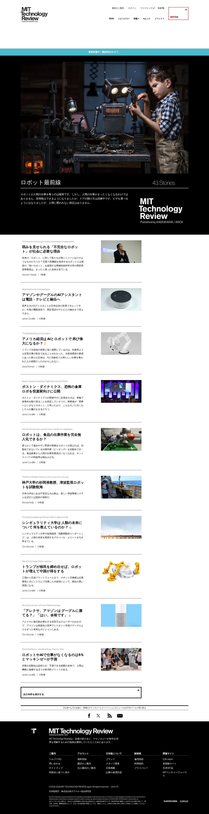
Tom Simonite (28, 546)
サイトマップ (56, 768)
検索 (160, 8)
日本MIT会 (168, 768)
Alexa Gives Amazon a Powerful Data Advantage (41, 605)
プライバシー (141, 768)
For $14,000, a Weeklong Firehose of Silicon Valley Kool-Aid (45, 517)
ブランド (110, 759)
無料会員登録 (119, 718)
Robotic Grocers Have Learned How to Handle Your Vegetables (47, 429)
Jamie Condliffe (28, 318)
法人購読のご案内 (86, 768)
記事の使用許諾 (114, 772)
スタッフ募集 (113, 763)
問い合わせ (54, 763)
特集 (136, 18)
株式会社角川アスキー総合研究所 (76, 791)
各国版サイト (169, 763)
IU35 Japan (168, 759)
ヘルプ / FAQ (55, 759)
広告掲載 (110, 768)
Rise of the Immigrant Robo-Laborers (36, 561)
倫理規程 (138, 759)
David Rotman (28, 366)
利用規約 (138, 763)
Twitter (98, 718)
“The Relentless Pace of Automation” (36, 334)
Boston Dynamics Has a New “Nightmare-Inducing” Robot (45, 381)
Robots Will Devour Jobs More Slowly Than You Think (43, 649)
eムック (146, 18)
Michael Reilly (28, 502)
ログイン (132, 8)
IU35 (111, 18)
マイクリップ (146, 8)
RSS (109, 718)
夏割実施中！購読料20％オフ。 (104, 52)
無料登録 (174, 17)
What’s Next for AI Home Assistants (36, 289)
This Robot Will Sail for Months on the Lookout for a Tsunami (45, 477)
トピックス (123, 18)
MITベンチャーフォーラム (175, 774)
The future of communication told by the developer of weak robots (48, 242)
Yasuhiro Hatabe (29, 274)
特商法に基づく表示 (59, 772)
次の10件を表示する (33, 694)
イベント (159, 18)
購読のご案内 (118, 8)
